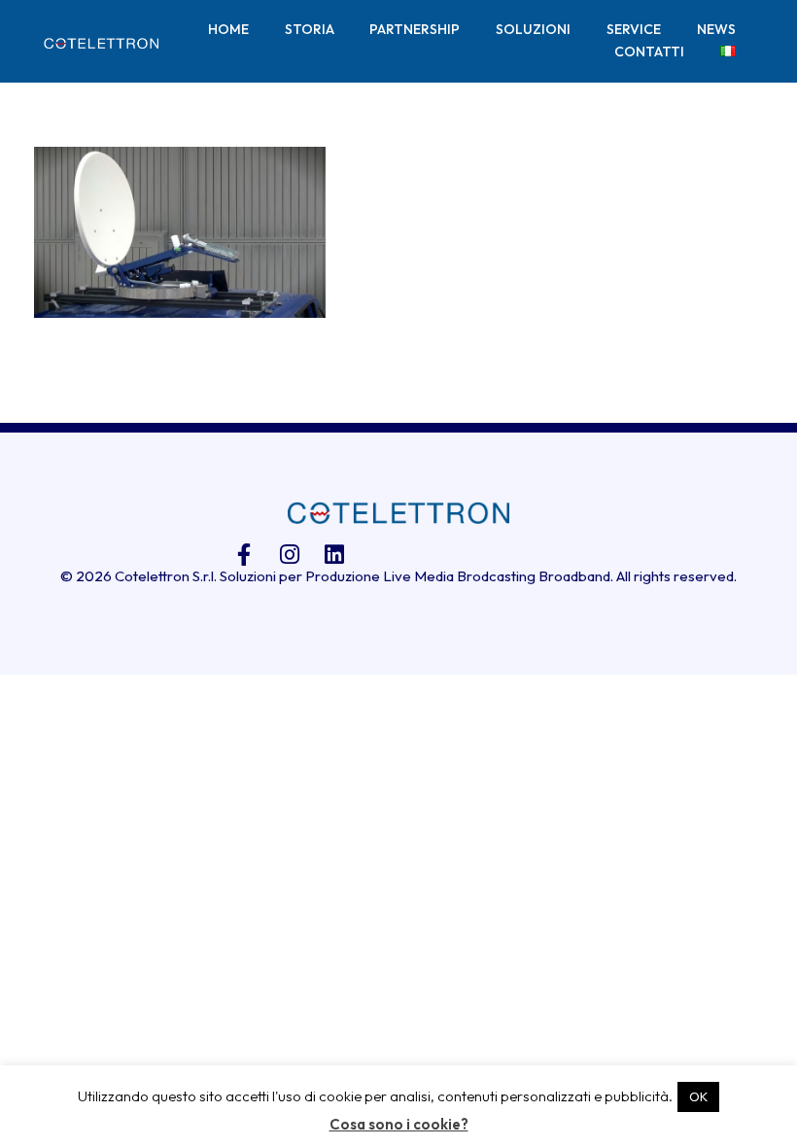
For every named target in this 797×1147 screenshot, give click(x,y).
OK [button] (698, 1096)
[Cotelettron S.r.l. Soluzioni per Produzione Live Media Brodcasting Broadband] (101, 43)
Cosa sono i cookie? (398, 1124)
